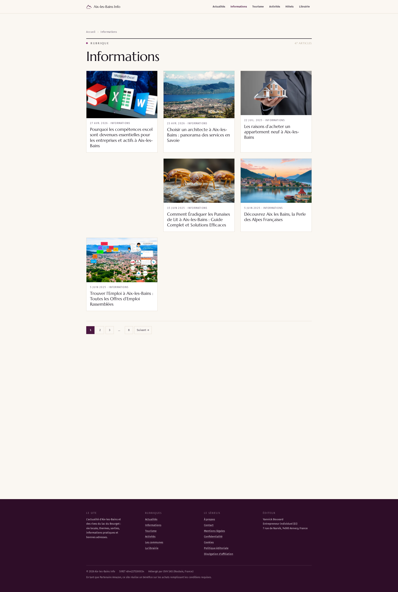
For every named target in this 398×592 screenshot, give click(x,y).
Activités (274, 6)
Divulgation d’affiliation (218, 554)
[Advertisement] (122, 182)
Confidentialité (213, 536)
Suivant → (143, 330)
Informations (239, 6)
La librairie (151, 548)
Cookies (209, 542)
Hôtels (289, 6)
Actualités (219, 6)
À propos (209, 519)
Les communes (154, 542)
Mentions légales (214, 530)
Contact (209, 525)
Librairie (304, 6)
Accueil (91, 31)
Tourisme (258, 6)
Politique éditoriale (216, 548)
